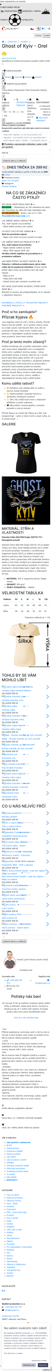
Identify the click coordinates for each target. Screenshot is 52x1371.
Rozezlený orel (8, 758)
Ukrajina (24, 41)
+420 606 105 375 (13, 1307)
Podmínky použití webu (17, 1171)
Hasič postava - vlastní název (15, 927)
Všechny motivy (14, 1200)
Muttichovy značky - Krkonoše (16, 855)
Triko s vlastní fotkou (11, 826)
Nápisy (10, 1241)
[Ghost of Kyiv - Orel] (26, 452)
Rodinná (10, 1250)
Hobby (10, 1224)
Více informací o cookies (13, 1353)
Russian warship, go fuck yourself (17, 748)
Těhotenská (12, 1261)
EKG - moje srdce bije (16, 1212)
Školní (9, 1258)
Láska (9, 1235)
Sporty (10, 1255)
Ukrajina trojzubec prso (12, 700)
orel (9, 180)
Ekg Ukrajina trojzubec (12, 767)
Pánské (7, 77)
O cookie (11, 1174)
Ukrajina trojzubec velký (13, 719)
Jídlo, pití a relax (14, 1229)
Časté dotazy (13, 1148)
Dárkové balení (13, 1154)
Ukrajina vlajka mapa (11, 729)
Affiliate (10, 1162)
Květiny (10, 1232)
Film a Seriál (12, 1218)
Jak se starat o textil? (16, 1160)
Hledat (39, 35)
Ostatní (38, 77)
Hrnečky (10, 1206)
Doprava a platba (15, 1151)
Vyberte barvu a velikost (14, 160)
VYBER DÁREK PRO (9, 7)
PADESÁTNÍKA (11, 11)
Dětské (27, 77)
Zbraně (5, 186)
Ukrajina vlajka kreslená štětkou (16, 690)
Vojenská (11, 1267)
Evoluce (10, 1215)
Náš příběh (12, 1177)
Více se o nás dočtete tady (26, 1017)
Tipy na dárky (13, 1195)
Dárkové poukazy (15, 1198)
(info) (7, 175)
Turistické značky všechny (14, 889)
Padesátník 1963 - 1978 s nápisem (17, 865)
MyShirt (10, 1276)
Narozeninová (13, 1238)
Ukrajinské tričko (9, 796)
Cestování (12, 41)
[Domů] (3, 41)
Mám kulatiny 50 (9, 918)
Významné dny (13, 1270)
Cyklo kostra (8, 908)
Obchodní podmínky (16, 1168)
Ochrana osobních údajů (18, 1165)
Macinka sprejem (9, 816)
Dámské (18, 77)
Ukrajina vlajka (8, 710)
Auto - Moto (12, 1203)
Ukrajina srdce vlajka (11, 777)
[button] (33, 28)
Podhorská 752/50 (10, 1316)
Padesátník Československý (14, 836)
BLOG (9, 1145)
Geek (9, 1221)
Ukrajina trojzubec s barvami (15, 787)
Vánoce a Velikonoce (16, 1264)
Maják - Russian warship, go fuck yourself (21, 739)
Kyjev (4, 180)
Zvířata (10, 1273)
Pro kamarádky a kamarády (19, 1247)
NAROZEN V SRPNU (31, 11)
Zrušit (46, 35)
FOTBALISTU (27, 20)
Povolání (11, 1244)
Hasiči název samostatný (13, 898)
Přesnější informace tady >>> (16, 216)
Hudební (10, 1226)
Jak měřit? (11, 1157)
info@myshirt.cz (12, 1310)
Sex (8, 1252)
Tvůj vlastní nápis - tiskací (14, 845)
